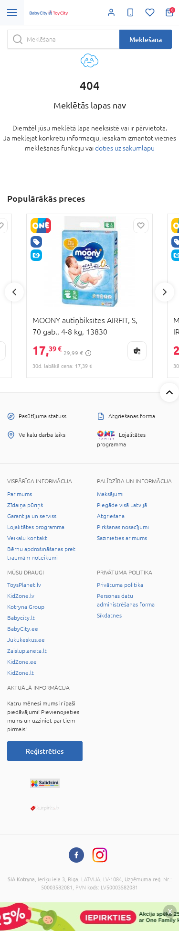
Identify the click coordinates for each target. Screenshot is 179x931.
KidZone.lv (20, 596)
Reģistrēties (44, 751)
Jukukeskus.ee (26, 640)
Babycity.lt (21, 618)
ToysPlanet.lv (24, 585)
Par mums (19, 494)
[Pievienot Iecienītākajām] (141, 225)
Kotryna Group (25, 607)
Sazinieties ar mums (122, 538)
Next (164, 292)
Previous (14, 292)
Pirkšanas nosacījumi (123, 527)
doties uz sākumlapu (125, 148)
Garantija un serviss (31, 516)
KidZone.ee (22, 662)
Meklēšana (145, 39)
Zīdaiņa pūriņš (25, 505)
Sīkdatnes (109, 615)
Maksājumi (110, 494)
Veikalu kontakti (28, 538)
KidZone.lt (20, 673)
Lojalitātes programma (35, 527)
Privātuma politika (120, 585)
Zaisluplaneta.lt (27, 651)
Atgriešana (111, 516)
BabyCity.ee (22, 629)
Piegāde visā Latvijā (122, 505)
